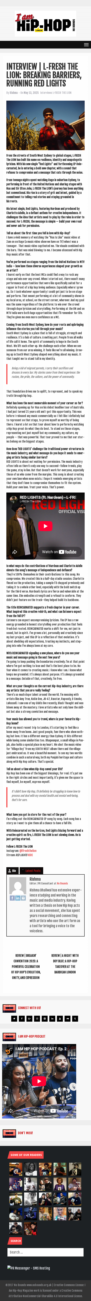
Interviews (46, 92)
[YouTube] (60, 1019)
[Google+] (29, 1019)
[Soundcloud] (67, 1019)
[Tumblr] (75, 1019)
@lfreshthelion (27, 851)
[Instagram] (23, 898)
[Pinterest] (45, 1019)
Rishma (14, 92)
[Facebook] (12, 898)
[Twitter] (14, 1019)
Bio (14, 871)
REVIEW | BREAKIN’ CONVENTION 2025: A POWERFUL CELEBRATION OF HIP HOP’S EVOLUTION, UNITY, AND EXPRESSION (26, 967)
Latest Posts (33, 871)
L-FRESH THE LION (62, 92)
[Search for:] (45, 1252)
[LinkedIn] (17, 898)
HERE (30, 855)
